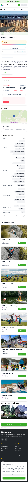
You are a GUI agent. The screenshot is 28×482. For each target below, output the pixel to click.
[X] (25, 52)
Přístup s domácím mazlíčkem (18, 176)
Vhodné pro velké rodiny (19, 181)
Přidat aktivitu (18, 448)
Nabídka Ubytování (6, 9)
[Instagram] (6, 439)
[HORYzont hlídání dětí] (14, 319)
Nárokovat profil (18, 452)
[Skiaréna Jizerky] (14, 386)
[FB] (15, 52)
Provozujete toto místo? (7, 56)
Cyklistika (22, 205)
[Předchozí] (22, 80)
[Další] (24, 80)
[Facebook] (2, 439)
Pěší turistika (21, 208)
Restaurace (18, 157)
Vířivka (23, 212)
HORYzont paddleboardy (9, 306)
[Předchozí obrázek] (2, 21)
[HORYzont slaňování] (14, 253)
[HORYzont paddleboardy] (14, 297)
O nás (2, 461)
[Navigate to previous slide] (2, 412)
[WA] (18, 52)
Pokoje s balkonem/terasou (18, 163)
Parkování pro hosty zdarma (18, 178)
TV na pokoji (21, 168)
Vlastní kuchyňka (20, 165)
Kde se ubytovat (4, 446)
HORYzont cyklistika (8, 284)
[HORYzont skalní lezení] (14, 231)
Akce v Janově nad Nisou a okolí (14, 94)
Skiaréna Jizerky (7, 395)
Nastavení (14, 474)
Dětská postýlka (21, 194)
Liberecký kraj (16, 9)
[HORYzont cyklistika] (14, 275)
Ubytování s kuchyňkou (19, 146)
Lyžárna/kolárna (21, 185)
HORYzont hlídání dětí (8, 327)
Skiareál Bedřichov (7, 373)
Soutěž (2, 455)
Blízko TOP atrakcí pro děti (18, 154)
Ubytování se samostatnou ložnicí (17, 151)
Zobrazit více (6, 72)
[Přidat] (19, 5)
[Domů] (1, 9)
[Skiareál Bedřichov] (14, 364)
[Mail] (20, 52)
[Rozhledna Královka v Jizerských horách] (14, 341)
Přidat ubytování (18, 450)
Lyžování (16, 205)
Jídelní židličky (21, 189)
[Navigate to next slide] (26, 412)
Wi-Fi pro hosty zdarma (19, 173)
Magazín (3, 452)
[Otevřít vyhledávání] (22, 5)
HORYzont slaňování (8, 262)
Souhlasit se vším (14, 478)
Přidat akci (17, 446)
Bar (23, 157)
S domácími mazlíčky (20, 143)
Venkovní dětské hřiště (19, 191)
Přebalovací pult (21, 202)
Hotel (24, 138)
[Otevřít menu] (25, 5)
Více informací (20, 471)
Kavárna (22, 160)
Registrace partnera (19, 455)
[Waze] (22, 52)
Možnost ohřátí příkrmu (19, 199)
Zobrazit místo (22, 242)
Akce (2, 450)
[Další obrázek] (26, 21)
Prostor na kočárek (20, 196)
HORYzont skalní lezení (9, 240)
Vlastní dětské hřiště (20, 148)
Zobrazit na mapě (14, 122)
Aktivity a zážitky (4, 448)
